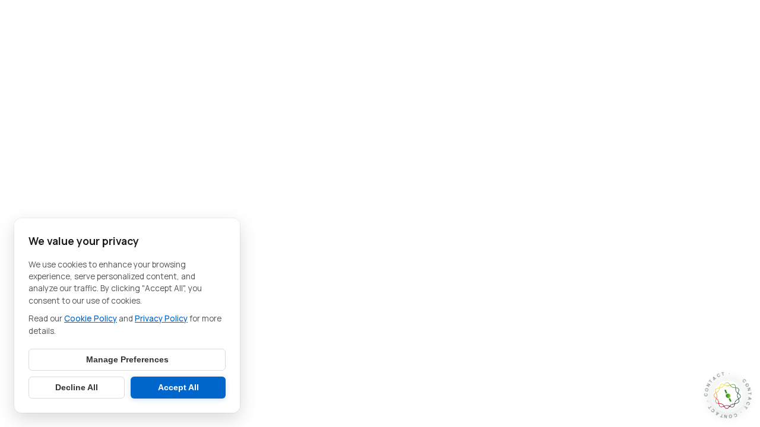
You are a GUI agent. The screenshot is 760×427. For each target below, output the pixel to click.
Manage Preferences (127, 359)
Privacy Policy (161, 318)
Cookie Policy (90, 318)
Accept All (178, 387)
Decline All (76, 387)
